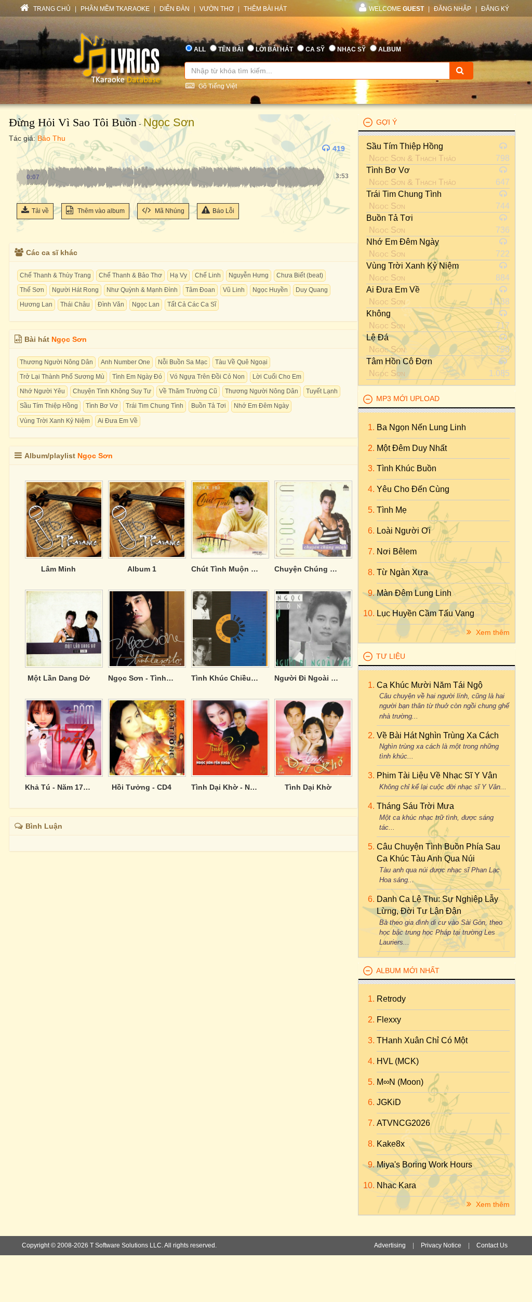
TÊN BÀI (230, 49)
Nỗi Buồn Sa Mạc (182, 362)
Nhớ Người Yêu (42, 391)
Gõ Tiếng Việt (217, 86)
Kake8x (391, 1143)
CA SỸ (315, 49)
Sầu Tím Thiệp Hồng (49, 405)
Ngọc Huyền (270, 290)
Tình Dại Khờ (308, 787)
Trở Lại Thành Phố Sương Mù (62, 376)
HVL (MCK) (398, 1061)
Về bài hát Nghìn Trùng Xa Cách (438, 735)
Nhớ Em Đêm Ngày (261, 405)
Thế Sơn (32, 290)
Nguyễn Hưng (249, 275)
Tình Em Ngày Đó (137, 376)
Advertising (390, 1245)
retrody (391, 998)
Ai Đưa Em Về (118, 420)
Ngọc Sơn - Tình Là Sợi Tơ (142, 678)
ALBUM (389, 49)
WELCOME (396, 8)
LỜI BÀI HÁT (274, 49)
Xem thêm (492, 632)
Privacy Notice (441, 1245)
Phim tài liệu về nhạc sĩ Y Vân (437, 775)
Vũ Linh (234, 290)
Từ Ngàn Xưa (402, 572)
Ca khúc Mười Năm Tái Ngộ (430, 685)
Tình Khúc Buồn (406, 468)
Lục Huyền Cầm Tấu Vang (425, 613)
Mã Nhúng (168, 211)
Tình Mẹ (392, 510)
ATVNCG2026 (403, 1123)
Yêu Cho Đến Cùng (413, 489)
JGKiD (389, 1102)
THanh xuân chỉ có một (422, 1040)
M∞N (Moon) (400, 1082)
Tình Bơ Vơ (102, 405)
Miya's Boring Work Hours (424, 1164)
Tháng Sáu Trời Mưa (415, 806)
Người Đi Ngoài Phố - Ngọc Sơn (308, 678)
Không (378, 313)
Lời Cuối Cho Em (276, 376)
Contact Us (492, 1245)
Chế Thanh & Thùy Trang (55, 275)
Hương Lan (36, 304)
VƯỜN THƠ (217, 8)
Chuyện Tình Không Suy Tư (112, 391)
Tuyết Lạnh (322, 391)
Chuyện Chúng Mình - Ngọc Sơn (308, 569)
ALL (200, 49)
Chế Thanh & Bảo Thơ (130, 275)
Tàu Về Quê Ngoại (241, 362)
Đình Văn (111, 304)
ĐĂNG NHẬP (452, 8)
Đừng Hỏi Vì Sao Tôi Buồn (73, 122)
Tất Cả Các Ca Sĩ (191, 304)
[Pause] (27, 148)
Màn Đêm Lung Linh (414, 593)
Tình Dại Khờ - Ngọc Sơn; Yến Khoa (225, 787)
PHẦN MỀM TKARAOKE (115, 8)
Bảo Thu (51, 138)
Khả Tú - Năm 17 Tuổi (58, 787)
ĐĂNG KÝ (495, 8)
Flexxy (389, 1019)
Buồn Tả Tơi (208, 405)
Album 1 (141, 569)
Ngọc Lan (145, 304)
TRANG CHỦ (51, 8)
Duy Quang (312, 290)
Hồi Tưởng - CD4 (141, 787)
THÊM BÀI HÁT (265, 8)
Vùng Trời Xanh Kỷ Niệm (55, 420)
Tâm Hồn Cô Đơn (399, 361)
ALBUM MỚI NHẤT (408, 970)
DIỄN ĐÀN (174, 8)
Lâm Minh (58, 569)
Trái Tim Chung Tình (154, 405)
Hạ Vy (178, 275)
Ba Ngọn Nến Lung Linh (421, 427)
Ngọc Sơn (168, 122)
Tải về (40, 211)
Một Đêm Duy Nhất (412, 448)
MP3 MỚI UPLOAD (408, 398)
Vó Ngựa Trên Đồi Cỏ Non (207, 376)
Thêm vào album (100, 211)
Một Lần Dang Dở (59, 678)
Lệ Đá (377, 337)
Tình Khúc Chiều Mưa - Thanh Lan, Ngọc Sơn (225, 678)
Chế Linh (208, 275)
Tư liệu (390, 656)
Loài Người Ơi (404, 530)
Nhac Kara (396, 1185)
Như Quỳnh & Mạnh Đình (142, 290)
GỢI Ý (386, 122)
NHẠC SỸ (351, 49)
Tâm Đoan (200, 290)
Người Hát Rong (75, 290)
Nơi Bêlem (397, 551)
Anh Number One (125, 362)
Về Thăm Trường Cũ (188, 391)
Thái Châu (75, 304)
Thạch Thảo (435, 158)
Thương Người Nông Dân (56, 362)
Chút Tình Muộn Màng (225, 569)
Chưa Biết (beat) (299, 275)
